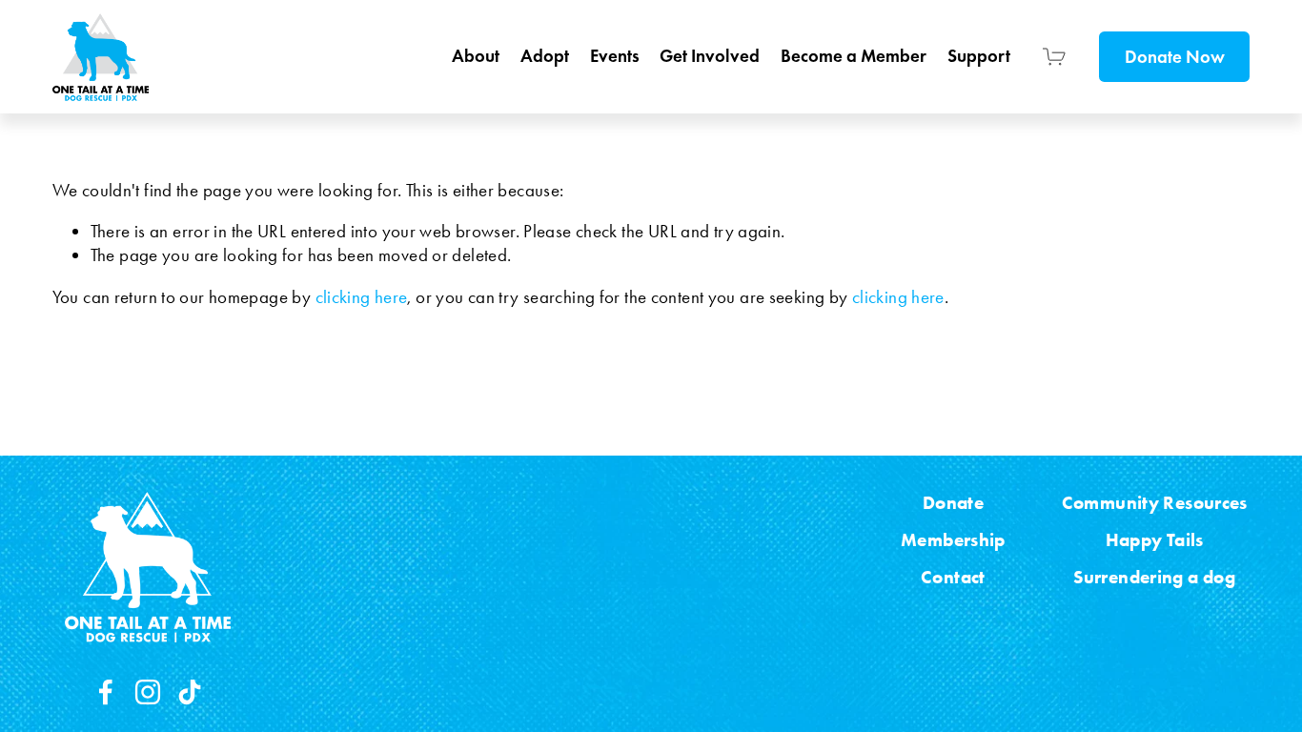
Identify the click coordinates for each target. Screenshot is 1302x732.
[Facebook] (105, 692)
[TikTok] (189, 692)
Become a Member (853, 56)
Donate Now (1175, 57)
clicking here (361, 297)
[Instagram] (147, 692)
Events (615, 56)
